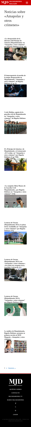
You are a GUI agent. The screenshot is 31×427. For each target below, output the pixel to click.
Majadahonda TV (15, 396)
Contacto (15, 393)
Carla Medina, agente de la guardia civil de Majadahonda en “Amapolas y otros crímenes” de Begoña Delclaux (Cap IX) (15, 116)
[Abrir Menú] (27, 2)
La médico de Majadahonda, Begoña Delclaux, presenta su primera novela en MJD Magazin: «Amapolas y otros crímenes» (14, 335)
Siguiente (12, 368)
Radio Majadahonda (15, 400)
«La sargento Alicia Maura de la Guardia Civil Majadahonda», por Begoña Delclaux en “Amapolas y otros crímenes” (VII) (15, 190)
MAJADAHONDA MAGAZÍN (15, 3)
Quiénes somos (16, 389)
